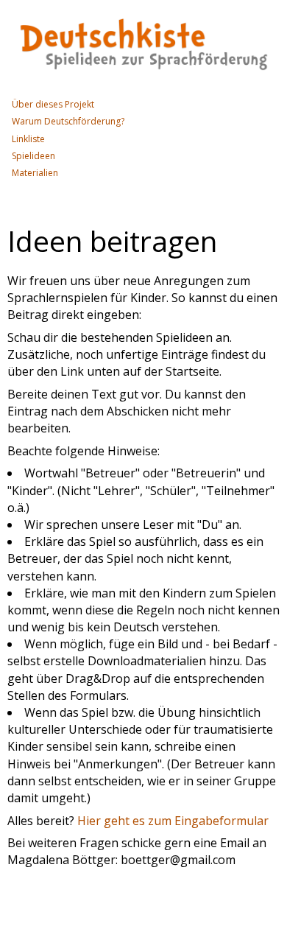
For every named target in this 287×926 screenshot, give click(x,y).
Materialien (35, 172)
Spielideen (33, 156)
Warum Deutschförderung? (68, 121)
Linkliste (28, 139)
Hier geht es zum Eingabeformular (173, 821)
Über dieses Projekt (53, 104)
